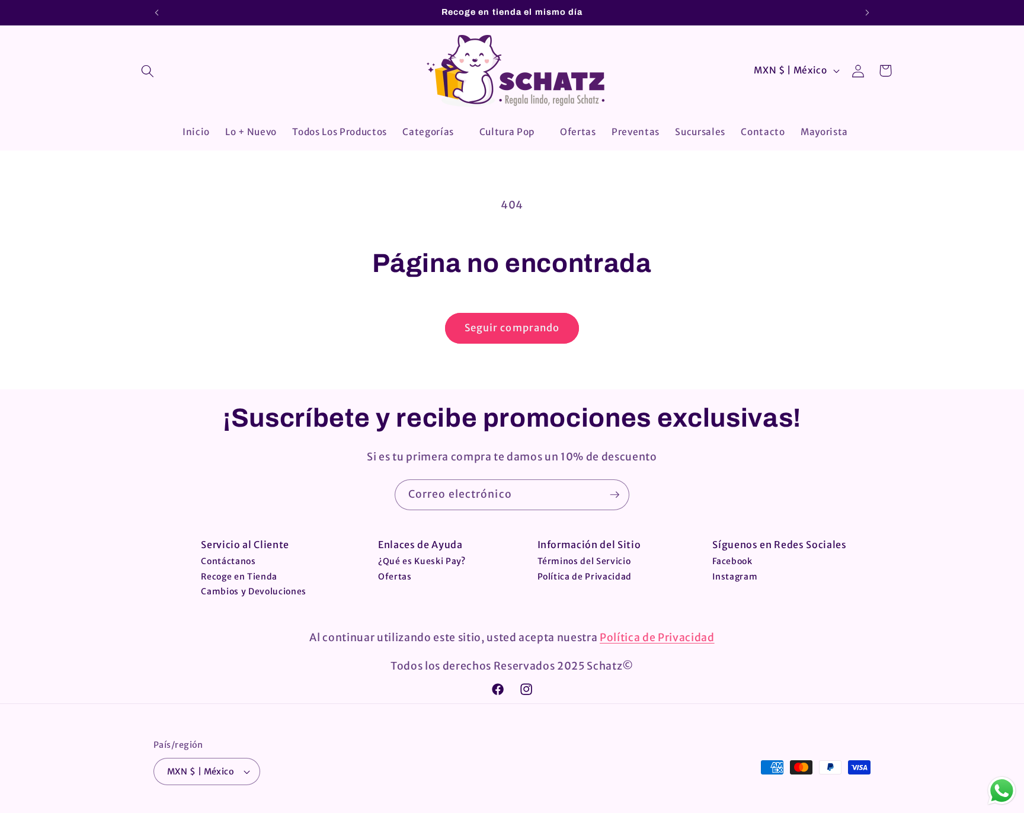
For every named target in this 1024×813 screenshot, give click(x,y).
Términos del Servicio (584, 561)
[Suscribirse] (614, 494)
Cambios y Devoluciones (253, 591)
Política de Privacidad (584, 576)
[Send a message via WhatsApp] (1001, 790)
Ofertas (395, 576)
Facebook (732, 561)
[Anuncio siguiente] (868, 12)
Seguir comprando (512, 328)
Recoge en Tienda (239, 576)
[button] (147, 71)
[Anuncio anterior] (157, 12)
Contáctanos (228, 561)
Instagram (734, 576)
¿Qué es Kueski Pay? (422, 561)
